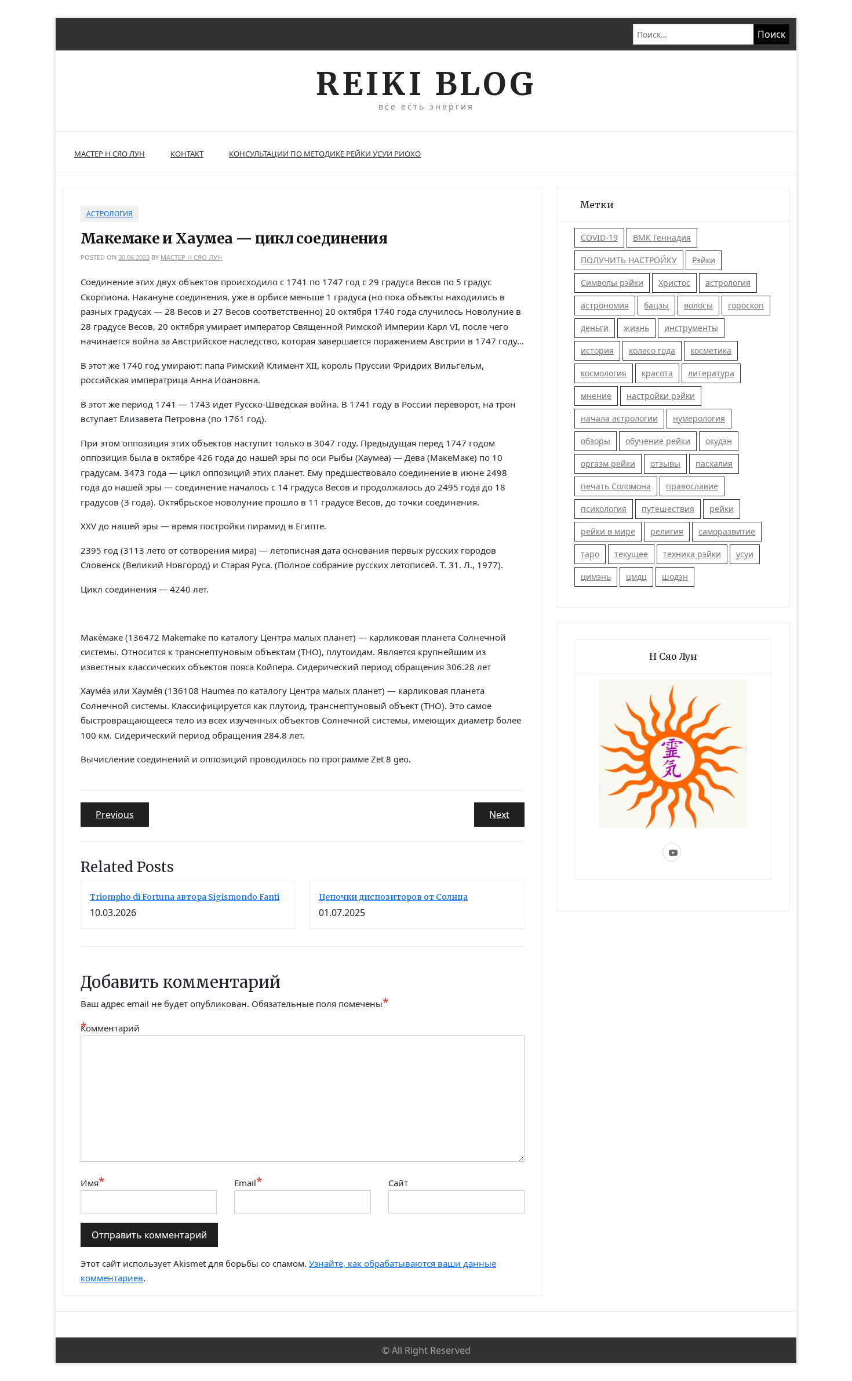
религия (666, 531)
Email (248, 1182)
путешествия (668, 508)
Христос (674, 282)
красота (657, 373)
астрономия (605, 305)
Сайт (398, 1183)
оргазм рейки (608, 463)
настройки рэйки (661, 395)
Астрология (109, 214)
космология (604, 373)
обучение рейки (657, 440)
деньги (595, 327)
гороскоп (746, 305)
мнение (596, 395)
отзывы (665, 463)
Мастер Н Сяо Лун (109, 153)
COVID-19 (599, 237)
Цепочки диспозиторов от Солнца (393, 897)
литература (711, 373)
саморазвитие (726, 531)
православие (692, 486)
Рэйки (703, 260)
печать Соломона (616, 486)
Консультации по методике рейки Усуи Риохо (325, 153)
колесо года (652, 350)
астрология (728, 282)
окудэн (718, 440)
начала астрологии (619, 418)
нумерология (699, 418)
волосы (698, 305)
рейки (721, 508)
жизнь (636, 327)
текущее (631, 553)
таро (590, 553)
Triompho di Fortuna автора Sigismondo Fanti (184, 897)
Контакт (186, 153)
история (597, 350)
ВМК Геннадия (662, 237)
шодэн (675, 576)
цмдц (636, 576)
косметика (710, 350)
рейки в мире (608, 531)
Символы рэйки (612, 282)
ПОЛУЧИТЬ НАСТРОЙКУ (629, 260)
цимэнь (596, 576)
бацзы (656, 305)
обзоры (595, 440)
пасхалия (714, 463)
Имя (92, 1182)
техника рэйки (692, 553)
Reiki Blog (426, 84)
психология (604, 508)
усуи (744, 553)
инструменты (691, 327)
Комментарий (110, 1027)
